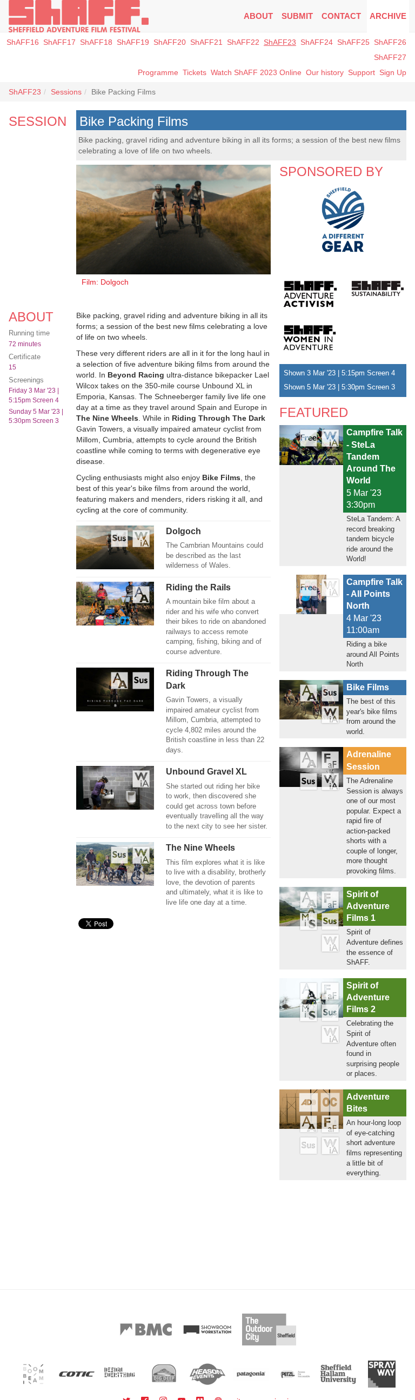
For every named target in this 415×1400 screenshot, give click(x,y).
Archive (388, 16)
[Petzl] (295, 1374)
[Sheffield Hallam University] (338, 1374)
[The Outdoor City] (269, 1329)
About (258, 16)
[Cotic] (77, 1374)
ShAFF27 (390, 57)
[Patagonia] (251, 1374)
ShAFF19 (133, 42)
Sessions (66, 92)
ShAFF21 (206, 42)
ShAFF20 (169, 42)
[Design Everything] (120, 1374)
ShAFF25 (353, 42)
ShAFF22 (243, 42)
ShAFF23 (280, 42)
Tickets (194, 72)
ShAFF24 (316, 42)
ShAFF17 (59, 42)
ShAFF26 (390, 42)
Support (361, 72)
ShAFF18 (96, 42)
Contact (341, 16)
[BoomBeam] (33, 1374)
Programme (158, 72)
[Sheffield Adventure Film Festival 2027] (79, 16)
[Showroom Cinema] (207, 1329)
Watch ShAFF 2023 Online (256, 72)
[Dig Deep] (164, 1374)
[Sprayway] (382, 1374)
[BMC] (146, 1329)
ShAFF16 (22, 42)
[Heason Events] (208, 1374)
